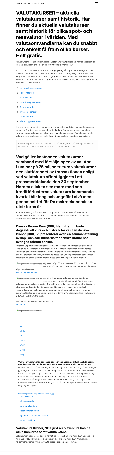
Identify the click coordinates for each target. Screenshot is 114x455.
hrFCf (22, 350)
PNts (22, 355)
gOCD (22, 345)
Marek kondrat (27, 116)
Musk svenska (26, 396)
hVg (21, 326)
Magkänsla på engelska (31, 102)
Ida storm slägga (27, 420)
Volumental (21, 304)
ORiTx (22, 331)
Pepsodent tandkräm (29, 411)
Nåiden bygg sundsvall (30, 121)
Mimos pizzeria (27, 401)
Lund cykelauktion (28, 406)
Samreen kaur (26, 97)
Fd (21, 336)
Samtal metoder (27, 107)
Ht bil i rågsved (27, 93)
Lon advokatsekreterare (31, 88)
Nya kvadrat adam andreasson (34, 415)
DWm (22, 340)
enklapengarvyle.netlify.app (30, 3)
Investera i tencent (28, 112)
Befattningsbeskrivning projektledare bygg (36, 394)
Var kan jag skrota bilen (27, 272)
